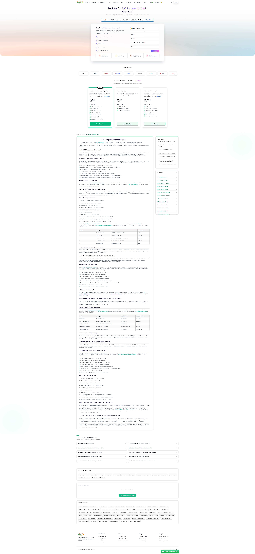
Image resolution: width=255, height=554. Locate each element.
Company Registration (83, 506)
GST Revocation (124, 474)
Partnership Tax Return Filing (94, 509)
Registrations (94, 2)
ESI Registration (127, 518)
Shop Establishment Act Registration (105, 518)
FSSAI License (152, 512)
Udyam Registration (98, 515)
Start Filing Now (100, 124)
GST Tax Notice (172, 474)
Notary (80, 515)
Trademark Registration (152, 506)
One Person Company (105, 512)
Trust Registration (87, 515)
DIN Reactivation (91, 518)
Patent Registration (103, 521)
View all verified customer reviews (127, 495)
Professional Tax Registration (138, 518)
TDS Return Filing (93, 521)
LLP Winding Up (165, 509)
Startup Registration (120, 506)
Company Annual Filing (155, 509)
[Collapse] (176, 172)
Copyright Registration (114, 521)
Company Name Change (166, 518)
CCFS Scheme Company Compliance (140, 509)
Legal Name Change (133, 512)
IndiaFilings (78, 134)
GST (109, 2)
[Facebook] (170, 549)
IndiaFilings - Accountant (84, 477)
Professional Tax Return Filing (153, 518)
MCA (122, 2)
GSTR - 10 (132, 474)
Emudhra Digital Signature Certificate (165, 512)
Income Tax (115, 2)
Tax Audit (89, 512)
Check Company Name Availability (123, 509)
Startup (86, 2)
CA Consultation (143, 515)
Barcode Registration (83, 521)
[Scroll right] (175, 73)
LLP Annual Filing (124, 521)
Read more (106, 96)
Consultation (137, 2)
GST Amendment (82, 474)
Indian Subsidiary (82, 518)
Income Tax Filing (120, 515)
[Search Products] (172, 2)
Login (176, 2)
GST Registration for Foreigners (98, 477)
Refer (150, 2)
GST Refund (116, 474)
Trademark (102, 2)
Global (144, 2)
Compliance (128, 2)
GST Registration (99, 474)
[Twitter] (173, 549)
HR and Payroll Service (135, 521)
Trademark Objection (141, 506)
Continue (155, 51)
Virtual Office (96, 512)
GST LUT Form (109, 474)
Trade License (116, 512)
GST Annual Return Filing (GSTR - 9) (159, 474)
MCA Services (82, 512)
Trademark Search (130, 506)
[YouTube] (176, 549)
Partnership (111, 506)
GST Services (91, 474)
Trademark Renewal (164, 506)
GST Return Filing (82, 509)
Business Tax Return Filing (109, 515)
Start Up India (123, 512)
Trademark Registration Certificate (167, 515)
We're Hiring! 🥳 (158, 2)
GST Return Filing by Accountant (143, 474)
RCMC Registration (143, 512)
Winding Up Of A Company (132, 515)
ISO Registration (118, 518)
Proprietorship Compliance (108, 509)
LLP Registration (103, 506)
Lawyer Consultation (153, 515)
